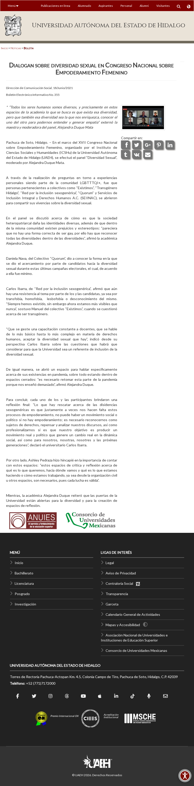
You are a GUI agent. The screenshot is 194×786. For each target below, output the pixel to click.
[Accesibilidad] (184, 775)
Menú (12, 5)
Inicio (4, 48)
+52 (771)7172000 (40, 683)
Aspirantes (106, 5)
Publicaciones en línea (55, 5)
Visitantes (163, 5)
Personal (126, 5)
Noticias (16, 48)
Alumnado (84, 5)
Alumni (144, 5)
